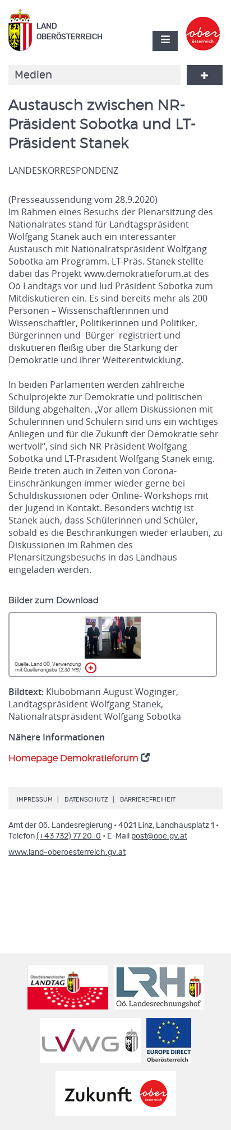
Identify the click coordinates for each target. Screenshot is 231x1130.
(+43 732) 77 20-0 (68, 836)
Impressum (35, 799)
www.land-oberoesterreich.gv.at (67, 852)
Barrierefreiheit (147, 799)
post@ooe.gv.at (159, 836)
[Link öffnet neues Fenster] (203, 24)
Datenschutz (86, 799)
